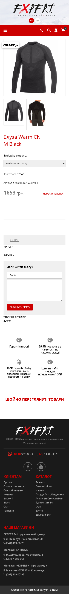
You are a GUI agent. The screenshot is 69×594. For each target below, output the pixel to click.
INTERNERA (52, 589)
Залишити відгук (20, 307)
